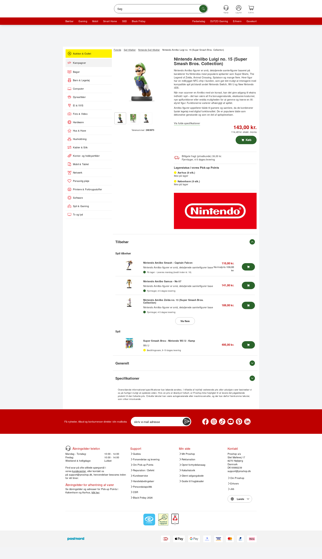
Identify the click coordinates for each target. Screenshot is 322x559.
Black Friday (138, 21)
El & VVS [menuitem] (78, 105)
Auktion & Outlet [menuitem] (82, 53)
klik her (95, 492)
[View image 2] (133, 118)
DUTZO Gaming (219, 21)
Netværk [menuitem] (77, 172)
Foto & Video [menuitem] (80, 113)
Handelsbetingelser (143, 481)
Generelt (122, 363)
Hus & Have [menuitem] (79, 130)
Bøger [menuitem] (76, 72)
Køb (248, 140)
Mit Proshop (188, 453)
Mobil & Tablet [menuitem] (81, 164)
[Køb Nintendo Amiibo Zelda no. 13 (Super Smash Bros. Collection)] (248, 305)
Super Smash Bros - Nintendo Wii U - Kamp (169, 340)
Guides (137, 453)
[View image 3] (146, 118)
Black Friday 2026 (143, 497)
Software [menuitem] (78, 197)
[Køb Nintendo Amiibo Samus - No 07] (248, 285)
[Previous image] (118, 82)
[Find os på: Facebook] (205, 421)
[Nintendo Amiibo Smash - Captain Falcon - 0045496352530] (129, 265)
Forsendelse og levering (146, 459)
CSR (135, 492)
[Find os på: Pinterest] (239, 421)
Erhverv (237, 21)
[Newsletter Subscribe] (186, 421)
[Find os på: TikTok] (222, 421)
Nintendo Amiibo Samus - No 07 (162, 281)
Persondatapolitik (142, 486)
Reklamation (188, 459)
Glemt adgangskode (193, 475)
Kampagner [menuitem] (79, 62)
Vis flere (185, 321)
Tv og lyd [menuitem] (78, 214)
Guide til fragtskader (193, 481)
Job (232, 489)
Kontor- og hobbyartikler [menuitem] (86, 155)
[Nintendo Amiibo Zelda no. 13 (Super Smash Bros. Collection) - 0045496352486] (129, 302)
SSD (124, 21)
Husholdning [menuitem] (80, 139)
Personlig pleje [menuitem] (81, 181)
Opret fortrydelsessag (193, 464)
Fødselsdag (198, 21)
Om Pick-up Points (143, 464)
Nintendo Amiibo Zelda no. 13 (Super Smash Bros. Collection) (173, 301)
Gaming (82, 21)
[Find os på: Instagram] (214, 421)
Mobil (95, 21)
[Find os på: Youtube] (230, 421)
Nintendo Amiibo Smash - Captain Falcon (168, 262)
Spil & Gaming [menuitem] (81, 206)
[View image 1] (120, 118)
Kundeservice (140, 475)
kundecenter (79, 471)
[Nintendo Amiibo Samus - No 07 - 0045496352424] (129, 284)
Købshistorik (188, 470)
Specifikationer (127, 378)
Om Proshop (237, 478)
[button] (142, 82)
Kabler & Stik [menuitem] (80, 147)
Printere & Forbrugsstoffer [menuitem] (87, 189)
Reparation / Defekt (143, 470)
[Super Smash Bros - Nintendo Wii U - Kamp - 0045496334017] (129, 343)
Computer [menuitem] (78, 88)
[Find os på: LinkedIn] (247, 421)
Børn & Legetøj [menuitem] (81, 80)
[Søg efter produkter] (203, 9)
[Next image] (164, 82)
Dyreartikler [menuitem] (79, 97)
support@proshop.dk (80, 474)
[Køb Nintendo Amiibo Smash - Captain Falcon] (248, 267)
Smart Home (110, 21)
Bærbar (69, 21)
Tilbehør (122, 241)
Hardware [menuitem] (78, 122)
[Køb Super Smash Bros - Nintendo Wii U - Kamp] (248, 345)
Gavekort (252, 21)
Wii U (146, 345)
